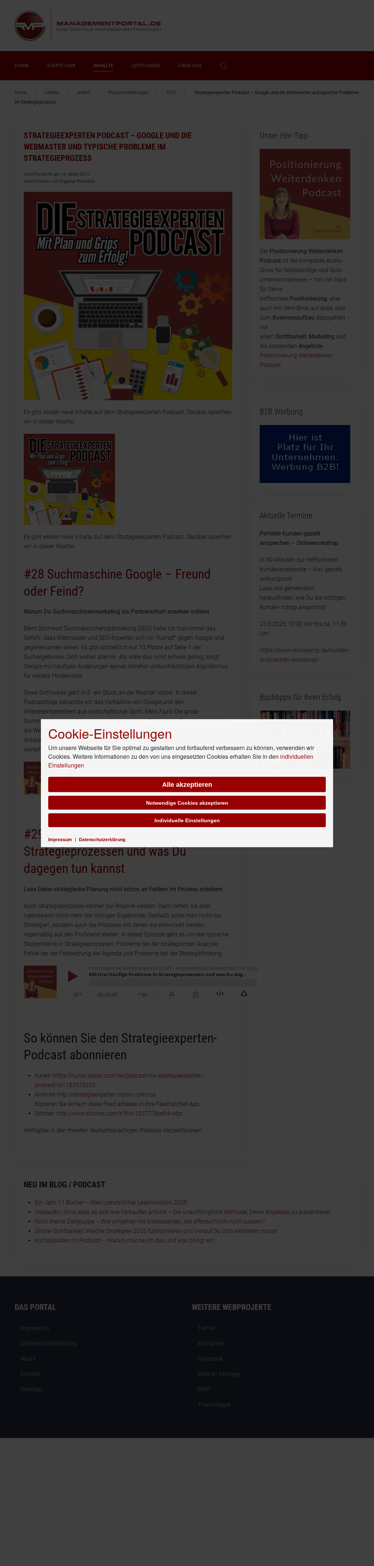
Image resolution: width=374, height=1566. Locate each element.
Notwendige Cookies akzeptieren (187, 802)
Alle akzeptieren (187, 784)
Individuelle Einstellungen (187, 820)
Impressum (60, 839)
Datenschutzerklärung (102, 839)
